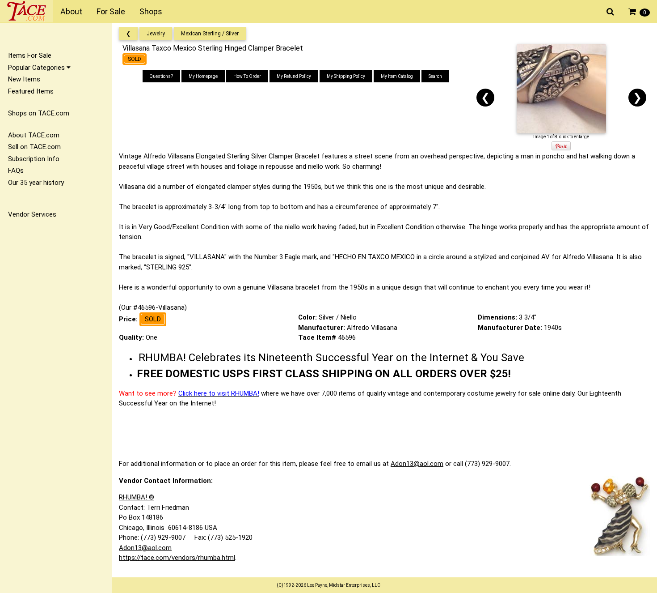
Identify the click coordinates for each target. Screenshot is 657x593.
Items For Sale (29, 55)
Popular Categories (37, 68)
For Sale (111, 11)
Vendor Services (32, 214)
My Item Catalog (397, 76)
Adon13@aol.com (417, 464)
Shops (150, 11)
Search (435, 76)
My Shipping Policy (346, 76)
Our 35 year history (36, 183)
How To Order (247, 76)
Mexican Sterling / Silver (210, 33)
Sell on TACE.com (34, 147)
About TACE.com (33, 135)
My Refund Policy (294, 76)
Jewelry (156, 33)
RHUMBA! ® (136, 497)
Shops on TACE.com (38, 113)
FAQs (16, 170)
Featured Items (31, 91)
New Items (24, 79)
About (71, 11)
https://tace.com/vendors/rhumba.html (177, 558)
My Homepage (203, 76)
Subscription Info (33, 159)
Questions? (161, 76)
